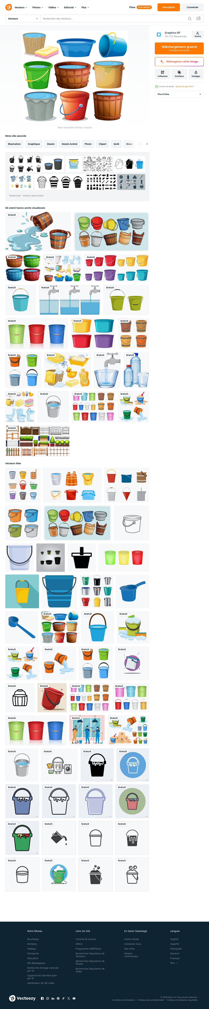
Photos (36, 7)
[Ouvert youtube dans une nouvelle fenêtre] (74, 998)
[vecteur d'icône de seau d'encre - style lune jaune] (22, 838)
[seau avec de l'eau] (23, 370)
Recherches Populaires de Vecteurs (90, 955)
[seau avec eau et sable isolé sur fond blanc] (133, 406)
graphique (34, 143)
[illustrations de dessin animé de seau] (132, 663)
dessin (51, 143)
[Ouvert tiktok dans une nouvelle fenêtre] (63, 998)
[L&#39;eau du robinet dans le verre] (107, 370)
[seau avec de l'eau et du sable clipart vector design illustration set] (128, 730)
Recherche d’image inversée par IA (42, 969)
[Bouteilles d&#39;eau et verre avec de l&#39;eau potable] (136, 370)
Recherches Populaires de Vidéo (90, 970)
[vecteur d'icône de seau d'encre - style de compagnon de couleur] (132, 801)
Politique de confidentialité (151, 999)
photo (88, 143)
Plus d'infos (163, 94)
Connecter (192, 7)
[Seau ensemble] (60, 627)
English (174, 939)
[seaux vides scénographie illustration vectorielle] (50, 557)
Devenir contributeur (131, 955)
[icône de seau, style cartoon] (19, 557)
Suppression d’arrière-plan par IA (42, 977)
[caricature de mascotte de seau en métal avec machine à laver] (59, 765)
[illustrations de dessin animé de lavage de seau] (59, 875)
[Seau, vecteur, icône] (20, 300)
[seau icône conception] (20, 697)
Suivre (198, 36)
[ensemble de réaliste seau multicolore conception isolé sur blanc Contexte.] (123, 557)
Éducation (32, 958)
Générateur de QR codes (41, 983)
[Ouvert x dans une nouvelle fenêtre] (68, 998)
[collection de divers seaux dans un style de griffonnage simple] (111, 232)
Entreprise (33, 953)
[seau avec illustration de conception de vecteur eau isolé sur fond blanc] (133, 627)
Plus (83, 7)
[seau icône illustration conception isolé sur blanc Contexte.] (59, 591)
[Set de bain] (62, 268)
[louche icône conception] (132, 591)
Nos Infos (129, 948)
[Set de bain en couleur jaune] (67, 370)
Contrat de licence (86, 939)
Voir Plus (131, 181)
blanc (129, 143)
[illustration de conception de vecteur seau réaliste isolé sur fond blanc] (36, 333)
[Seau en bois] (23, 268)
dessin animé (69, 143)
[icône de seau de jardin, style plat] (22, 591)
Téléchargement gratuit (179, 48)
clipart (102, 143)
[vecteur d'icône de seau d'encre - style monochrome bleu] (132, 765)
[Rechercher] (190, 18)
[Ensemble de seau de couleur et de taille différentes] (116, 268)
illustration (14, 143)
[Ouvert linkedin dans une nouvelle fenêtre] (53, 998)
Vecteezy (32, 943)
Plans (132, 7)
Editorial (69, 7)
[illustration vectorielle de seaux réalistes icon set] (96, 591)
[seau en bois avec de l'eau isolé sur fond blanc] (38, 232)
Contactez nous (132, 943)
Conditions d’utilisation (123, 999)
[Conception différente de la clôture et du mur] (37, 441)
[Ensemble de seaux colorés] (93, 333)
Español (174, 943)
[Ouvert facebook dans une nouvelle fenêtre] (42, 998)
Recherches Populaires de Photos (90, 962)
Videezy (31, 948)
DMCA (79, 943)
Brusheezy (33, 939)
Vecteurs (19, 7)
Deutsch (174, 953)
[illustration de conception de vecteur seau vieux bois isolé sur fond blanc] (133, 333)
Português (176, 948)
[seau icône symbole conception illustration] (81, 557)
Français (175, 958)
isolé (116, 143)
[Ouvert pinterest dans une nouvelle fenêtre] (58, 998)
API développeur (36, 963)
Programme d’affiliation (88, 948)
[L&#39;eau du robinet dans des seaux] (70, 300)
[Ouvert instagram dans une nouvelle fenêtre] (47, 998)
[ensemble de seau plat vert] (126, 300)
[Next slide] (144, 144)
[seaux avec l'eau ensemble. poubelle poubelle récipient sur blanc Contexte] (72, 485)
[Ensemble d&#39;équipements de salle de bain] (20, 406)
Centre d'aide (131, 939)
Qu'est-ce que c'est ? (184, 86)
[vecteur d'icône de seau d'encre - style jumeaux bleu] (96, 801)
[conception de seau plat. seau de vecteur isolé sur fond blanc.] (53, 406)
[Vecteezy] (8, 7)
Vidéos (52, 7)
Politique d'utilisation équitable (182, 999)
